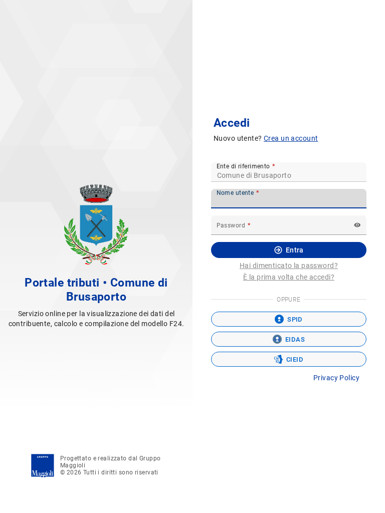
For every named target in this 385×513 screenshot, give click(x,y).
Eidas (295, 339)
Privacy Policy (336, 378)
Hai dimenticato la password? (289, 266)
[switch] (357, 225)
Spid (295, 319)
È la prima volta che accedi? (288, 277)
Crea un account (291, 138)
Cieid (294, 359)
